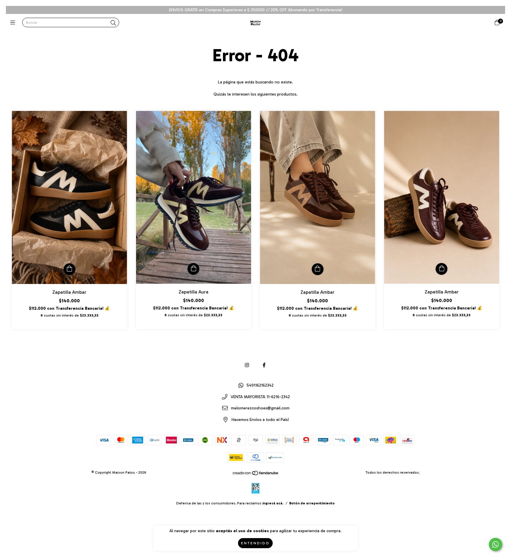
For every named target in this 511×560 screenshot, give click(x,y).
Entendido (255, 543)
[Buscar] (113, 23)
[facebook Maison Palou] (264, 365)
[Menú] (14, 22)
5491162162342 (260, 385)
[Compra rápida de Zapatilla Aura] (193, 269)
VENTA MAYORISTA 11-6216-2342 (260, 396)
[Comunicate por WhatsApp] (495, 544)
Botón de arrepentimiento (312, 503)
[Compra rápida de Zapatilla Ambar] (69, 269)
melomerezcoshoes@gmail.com (260, 408)
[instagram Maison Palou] (247, 365)
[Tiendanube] (255, 474)
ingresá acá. (273, 503)
